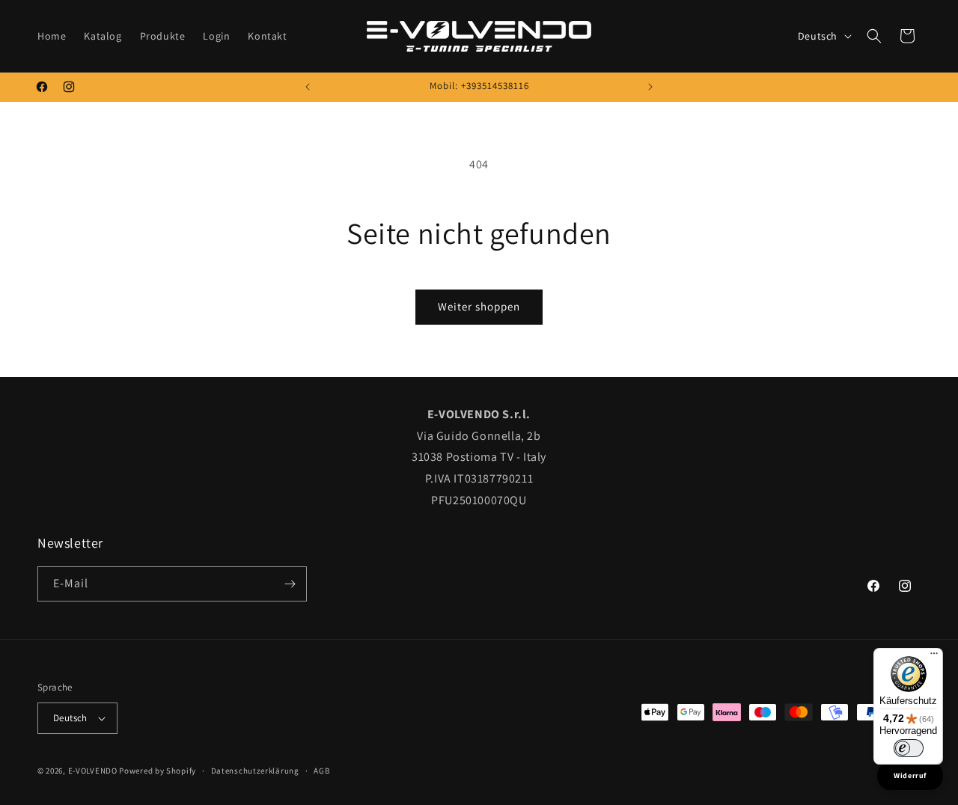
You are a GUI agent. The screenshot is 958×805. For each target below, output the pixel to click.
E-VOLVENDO (93, 770)
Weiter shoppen (479, 306)
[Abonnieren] (289, 584)
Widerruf (910, 775)
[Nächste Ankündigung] (650, 87)
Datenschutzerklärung (255, 770)
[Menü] (934, 657)
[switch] (909, 748)
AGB (321, 770)
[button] (874, 35)
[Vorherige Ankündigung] (307, 87)
